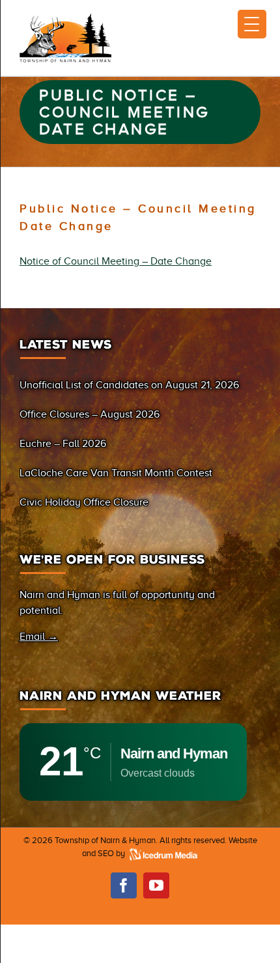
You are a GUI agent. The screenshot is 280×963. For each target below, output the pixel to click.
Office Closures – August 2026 (90, 414)
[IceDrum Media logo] (163, 853)
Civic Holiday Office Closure (84, 502)
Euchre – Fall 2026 (63, 444)
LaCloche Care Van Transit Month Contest (116, 473)
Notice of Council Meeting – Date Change (116, 261)
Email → (39, 636)
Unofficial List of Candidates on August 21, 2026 (129, 385)
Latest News (66, 345)
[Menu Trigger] (252, 24)
